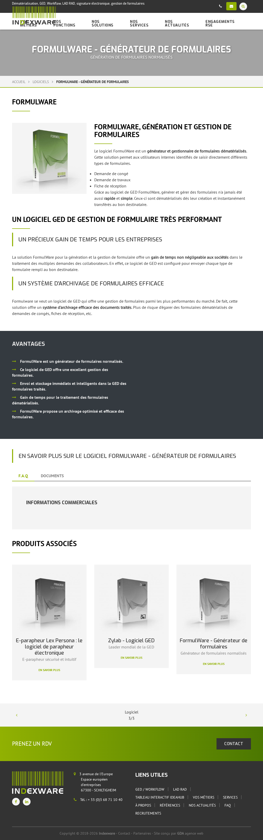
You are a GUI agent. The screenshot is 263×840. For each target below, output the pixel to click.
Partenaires (142, 833)
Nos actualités (177, 23)
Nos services (139, 23)
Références (170, 805)
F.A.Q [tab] (23, 475)
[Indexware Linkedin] (27, 801)
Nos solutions (103, 23)
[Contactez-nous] (231, 6)
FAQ (227, 805)
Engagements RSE (220, 23)
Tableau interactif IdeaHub (159, 797)
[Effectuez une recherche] (243, 6)
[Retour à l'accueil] (34, 15)
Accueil (18, 81)
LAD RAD (180, 789)
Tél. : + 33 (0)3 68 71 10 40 (101, 799)
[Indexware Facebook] (16, 801)
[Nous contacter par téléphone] (220, 6)
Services (230, 797)
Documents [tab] (52, 475)
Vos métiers (203, 797)
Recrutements (148, 813)
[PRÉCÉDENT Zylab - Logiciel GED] (16, 715)
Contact (124, 833)
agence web (190, 833)
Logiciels (41, 81)
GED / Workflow (149, 789)
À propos (143, 805)
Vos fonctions (64, 23)
